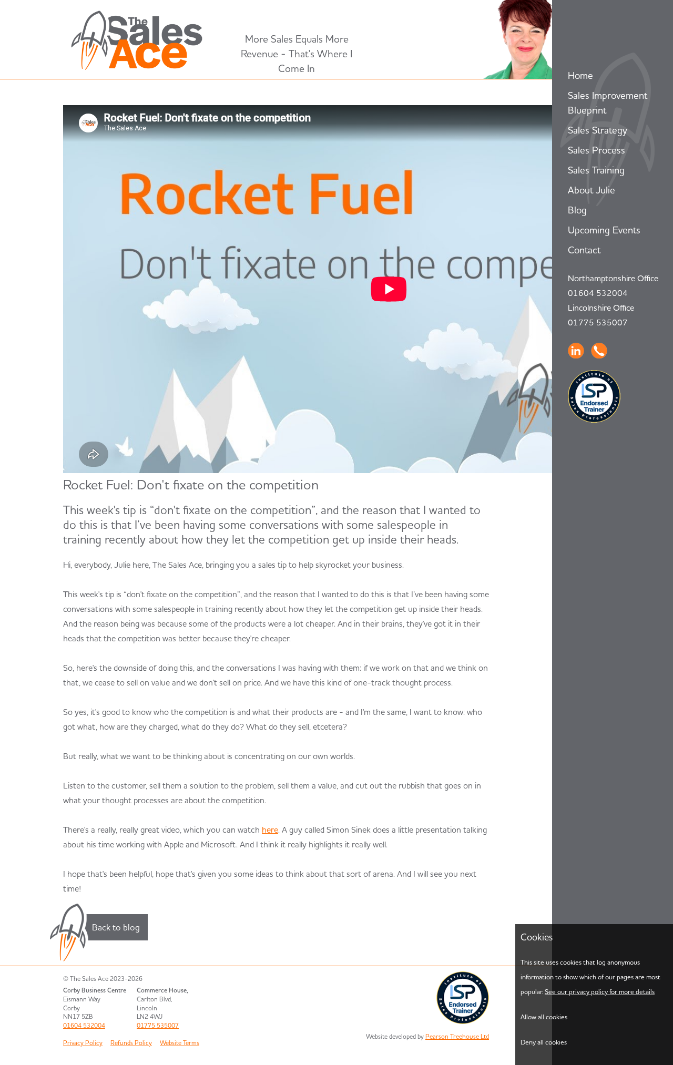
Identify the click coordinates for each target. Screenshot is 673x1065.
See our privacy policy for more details (600, 991)
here (270, 829)
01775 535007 (598, 322)
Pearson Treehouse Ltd (457, 1036)
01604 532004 (598, 293)
